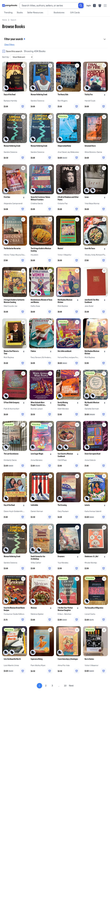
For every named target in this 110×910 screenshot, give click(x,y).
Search (13, 20)
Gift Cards (75, 12)
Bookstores (59, 12)
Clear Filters (9, 44)
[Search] (81, 5)
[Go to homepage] (9, 5)
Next (71, 685)
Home (4, 20)
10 (65, 685)
